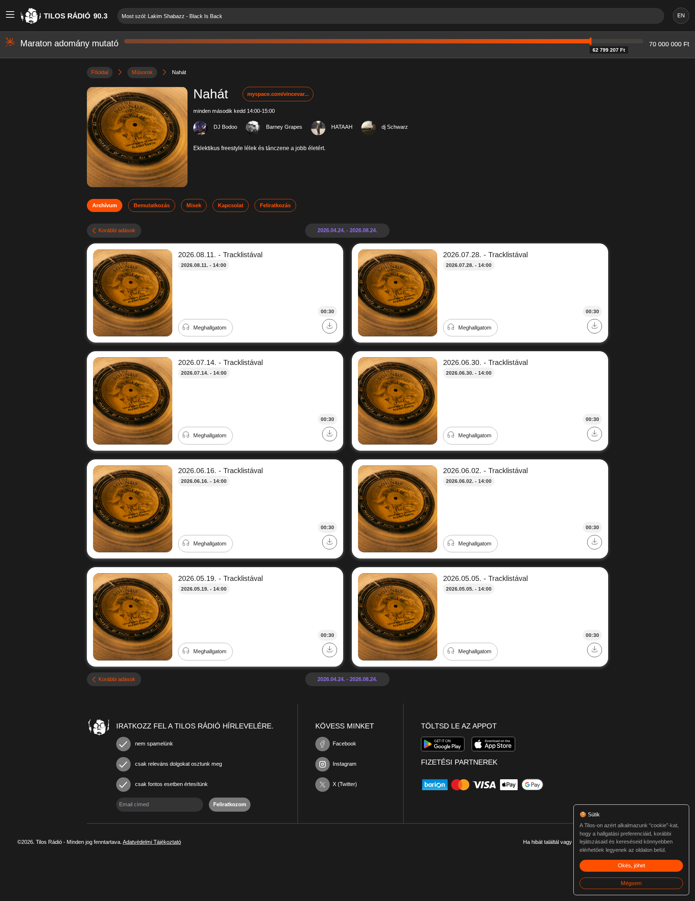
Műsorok (142, 72)
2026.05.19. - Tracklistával (220, 578)
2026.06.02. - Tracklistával (485, 471)
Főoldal (99, 72)
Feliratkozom (229, 804)
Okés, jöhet (631, 865)
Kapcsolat (230, 205)
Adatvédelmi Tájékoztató (152, 842)
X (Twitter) (345, 784)
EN (681, 15)
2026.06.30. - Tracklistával (485, 362)
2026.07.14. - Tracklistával (220, 362)
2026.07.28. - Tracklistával (485, 255)
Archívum (104, 205)
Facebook (344, 743)
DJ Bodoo (225, 127)
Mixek (193, 205)
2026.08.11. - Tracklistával (220, 255)
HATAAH (342, 127)
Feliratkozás (275, 205)
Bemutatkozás (152, 205)
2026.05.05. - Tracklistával (485, 578)
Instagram (345, 764)
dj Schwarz (395, 127)
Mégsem (631, 883)
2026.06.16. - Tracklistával (220, 471)
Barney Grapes (284, 127)
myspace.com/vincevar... (278, 94)
